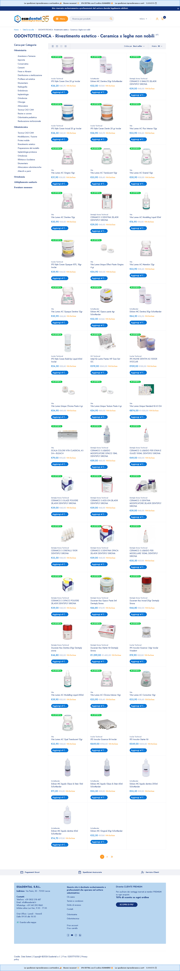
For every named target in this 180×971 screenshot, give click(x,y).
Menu (62, 18)
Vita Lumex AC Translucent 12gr (103, 172)
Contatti (70, 909)
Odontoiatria (72, 914)
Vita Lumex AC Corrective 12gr (143, 695)
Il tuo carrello (72, 928)
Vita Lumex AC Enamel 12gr (141, 172)
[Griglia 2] (57, 46)
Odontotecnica (73, 918)
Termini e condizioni (75, 901)
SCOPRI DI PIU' (127, 904)
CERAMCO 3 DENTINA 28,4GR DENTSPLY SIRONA (104, 218)
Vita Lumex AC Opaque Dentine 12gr (66, 311)
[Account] (157, 19)
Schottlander (94, 78)
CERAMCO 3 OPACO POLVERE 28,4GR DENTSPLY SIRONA (65, 602)
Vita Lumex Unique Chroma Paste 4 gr (67, 406)
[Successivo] (112, 857)
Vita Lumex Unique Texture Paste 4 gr (106, 406)
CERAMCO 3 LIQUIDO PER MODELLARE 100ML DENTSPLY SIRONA (144, 553)
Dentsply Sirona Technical (138, 78)
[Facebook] (68, 935)
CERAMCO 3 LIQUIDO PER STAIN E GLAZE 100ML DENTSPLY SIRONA (145, 452)
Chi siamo (71, 897)
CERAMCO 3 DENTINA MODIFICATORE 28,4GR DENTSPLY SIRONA (145, 503)
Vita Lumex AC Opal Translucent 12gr (66, 739)
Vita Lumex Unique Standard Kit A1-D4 (146, 406)
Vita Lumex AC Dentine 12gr (63, 217)
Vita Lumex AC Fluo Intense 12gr (143, 128)
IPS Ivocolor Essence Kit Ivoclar (103, 739)
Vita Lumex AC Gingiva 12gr (63, 172)
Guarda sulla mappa (28, 922)
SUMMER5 (150, 3)
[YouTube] (72, 935)
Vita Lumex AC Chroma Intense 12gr (105, 695)
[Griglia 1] (53, 46)
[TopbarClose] (178, 8)
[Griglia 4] (65, 46)
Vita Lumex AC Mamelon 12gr (142, 264)
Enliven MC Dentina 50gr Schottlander (146, 311)
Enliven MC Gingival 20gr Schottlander (106, 831)
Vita (131, 126)
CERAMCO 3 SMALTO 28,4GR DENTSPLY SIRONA (143, 83)
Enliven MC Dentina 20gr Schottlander (106, 81)
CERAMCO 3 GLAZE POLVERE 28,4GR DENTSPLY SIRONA (64, 502)
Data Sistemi (26, 956)
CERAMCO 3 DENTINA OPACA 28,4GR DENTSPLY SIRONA (104, 552)
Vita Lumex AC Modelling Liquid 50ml (145, 217)
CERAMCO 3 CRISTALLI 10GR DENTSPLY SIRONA (64, 552)
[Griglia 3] (61, 46)
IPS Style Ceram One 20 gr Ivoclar (65, 81)
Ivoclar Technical (57, 78)
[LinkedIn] (80, 935)
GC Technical (95, 356)
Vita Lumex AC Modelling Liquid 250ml (67, 695)
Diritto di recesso (74, 905)
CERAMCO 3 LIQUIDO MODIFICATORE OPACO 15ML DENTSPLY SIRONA (103, 453)
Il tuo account (72, 925)
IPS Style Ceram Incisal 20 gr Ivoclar (66, 128)
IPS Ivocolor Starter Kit (139, 739)
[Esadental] (31, 18)
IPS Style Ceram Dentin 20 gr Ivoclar (105, 128)
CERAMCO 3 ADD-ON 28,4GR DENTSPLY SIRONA (104, 502)
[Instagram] (76, 935)
